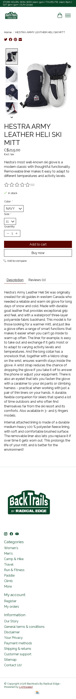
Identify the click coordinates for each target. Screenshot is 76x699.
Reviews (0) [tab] (37, 280)
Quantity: (9, 226)
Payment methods (18, 643)
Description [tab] (15, 280)
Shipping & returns (17, 649)
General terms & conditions (24, 627)
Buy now (38, 253)
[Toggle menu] (68, 15)
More (8, 586)
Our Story (11, 621)
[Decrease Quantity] (8, 233)
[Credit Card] (37, 693)
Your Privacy (13, 638)
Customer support (17, 654)
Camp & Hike (14, 559)
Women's (11, 548)
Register (10, 601)
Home (8, 32)
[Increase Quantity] (16, 233)
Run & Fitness (14, 570)
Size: (7, 214)
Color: (8, 201)
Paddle (9, 575)
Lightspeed (26, 686)
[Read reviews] (17, 184)
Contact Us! (13, 665)
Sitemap (10, 660)
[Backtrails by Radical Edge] (11, 15)
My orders (11, 606)
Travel (8, 564)
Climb (8, 581)
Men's (8, 553)
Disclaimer (12, 632)
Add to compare (17, 260)
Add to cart (38, 244)
